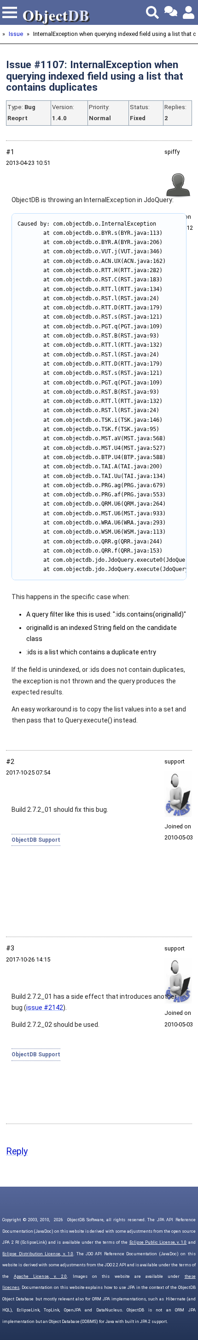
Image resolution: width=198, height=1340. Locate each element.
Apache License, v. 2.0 (40, 1276)
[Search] (152, 12)
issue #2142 (44, 1007)
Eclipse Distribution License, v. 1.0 (37, 1254)
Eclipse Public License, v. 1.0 (158, 1242)
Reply (17, 1151)
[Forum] (170, 12)
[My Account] (189, 12)
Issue (16, 33)
